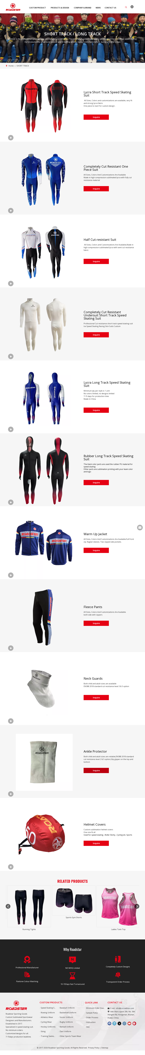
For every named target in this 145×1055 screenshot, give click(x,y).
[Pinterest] (134, 1023)
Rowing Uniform (48, 1012)
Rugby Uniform (66, 1022)
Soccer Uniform (66, 1017)
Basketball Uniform (68, 1012)
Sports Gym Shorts (28, 917)
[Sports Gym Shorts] (28, 900)
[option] (28, 902)
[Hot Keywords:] (126, 7)
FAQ (87, 1027)
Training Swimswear (49, 1036)
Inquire (96, 117)
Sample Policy (92, 1013)
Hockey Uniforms (48, 1027)
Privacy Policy (93, 1047)
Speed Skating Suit (49, 1008)
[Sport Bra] (117, 906)
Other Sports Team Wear (70, 1036)
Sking (43, 1031)
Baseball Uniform (67, 1008)
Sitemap (104, 1047)
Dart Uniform (65, 1031)
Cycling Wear (46, 1022)
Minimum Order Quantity (96, 1008)
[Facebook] (109, 1023)
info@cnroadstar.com (125, 1008)
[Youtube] (129, 1023)
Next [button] (137, 906)
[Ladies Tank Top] (72, 906)
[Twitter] (119, 1023)
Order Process (92, 1017)
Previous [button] (8, 906)
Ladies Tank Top (72, 929)
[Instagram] (124, 1023)
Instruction (90, 1022)
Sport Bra (117, 929)
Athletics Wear (47, 1017)
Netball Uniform (67, 1027)
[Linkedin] (114, 1023)
